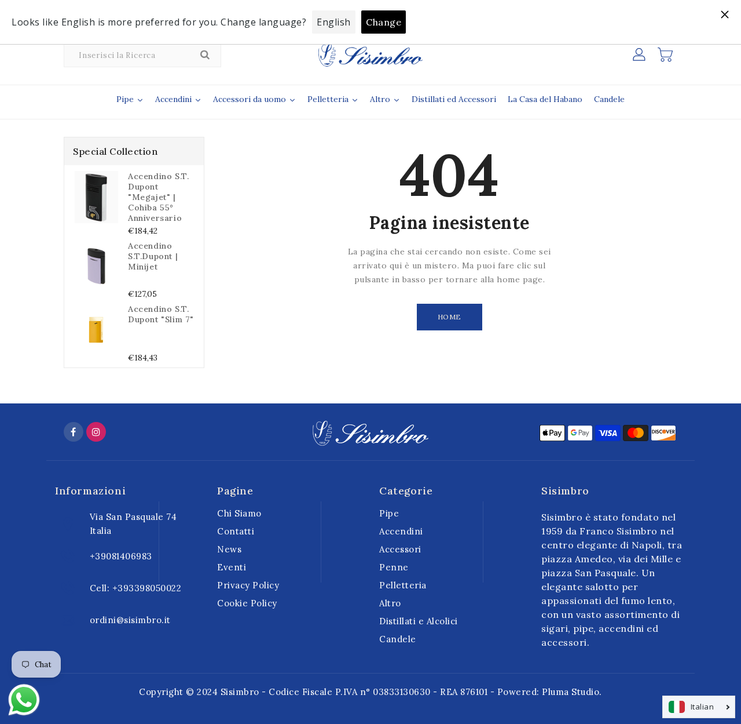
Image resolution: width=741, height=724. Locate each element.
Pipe (389, 513)
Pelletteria (403, 585)
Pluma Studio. (572, 691)
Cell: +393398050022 (136, 588)
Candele (397, 639)
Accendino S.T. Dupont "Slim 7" (161, 314)
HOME (449, 316)
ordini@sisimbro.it (130, 619)
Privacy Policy (248, 585)
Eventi (231, 567)
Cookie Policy (247, 603)
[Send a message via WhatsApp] (24, 700)
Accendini (401, 531)
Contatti (235, 531)
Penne (394, 567)
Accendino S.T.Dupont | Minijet (153, 256)
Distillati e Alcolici (418, 621)
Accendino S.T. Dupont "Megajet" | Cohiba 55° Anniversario (158, 197)
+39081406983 (121, 556)
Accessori (400, 549)
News (229, 549)
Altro (390, 603)
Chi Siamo (239, 513)
